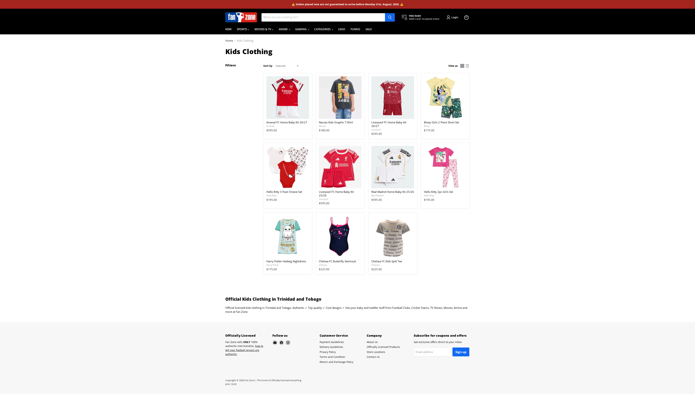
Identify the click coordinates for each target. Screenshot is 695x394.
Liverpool (376, 129)
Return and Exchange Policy (336, 362)
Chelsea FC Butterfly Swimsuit (337, 261)
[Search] (390, 17)
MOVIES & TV (263, 29)
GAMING (301, 29)
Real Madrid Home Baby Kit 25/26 (392, 192)
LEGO (341, 29)
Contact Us (373, 357)
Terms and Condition (332, 357)
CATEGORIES (322, 29)
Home (229, 40)
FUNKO (355, 29)
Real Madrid (377, 195)
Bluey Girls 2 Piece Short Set (441, 122)
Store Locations (376, 352)
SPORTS (242, 29)
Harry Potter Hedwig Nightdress (286, 261)
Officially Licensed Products (383, 347)
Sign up (460, 352)
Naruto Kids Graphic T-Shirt (336, 122)
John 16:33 (230, 384)
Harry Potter (272, 264)
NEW (228, 29)
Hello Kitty (271, 195)
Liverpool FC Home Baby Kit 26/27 (388, 124)
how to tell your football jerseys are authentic (244, 350)
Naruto (322, 126)
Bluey (426, 126)
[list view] (467, 66)
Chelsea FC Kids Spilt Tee (386, 261)
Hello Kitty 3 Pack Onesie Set (284, 192)
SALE (369, 29)
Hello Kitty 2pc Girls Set (438, 192)
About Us (372, 342)
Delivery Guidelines (331, 347)
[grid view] (462, 66)
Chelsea (323, 264)
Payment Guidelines (332, 342)
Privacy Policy (328, 352)
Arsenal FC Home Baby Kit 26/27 (286, 122)
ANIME (283, 29)
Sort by (267, 65)
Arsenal (270, 126)
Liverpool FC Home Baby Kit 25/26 (336, 193)
